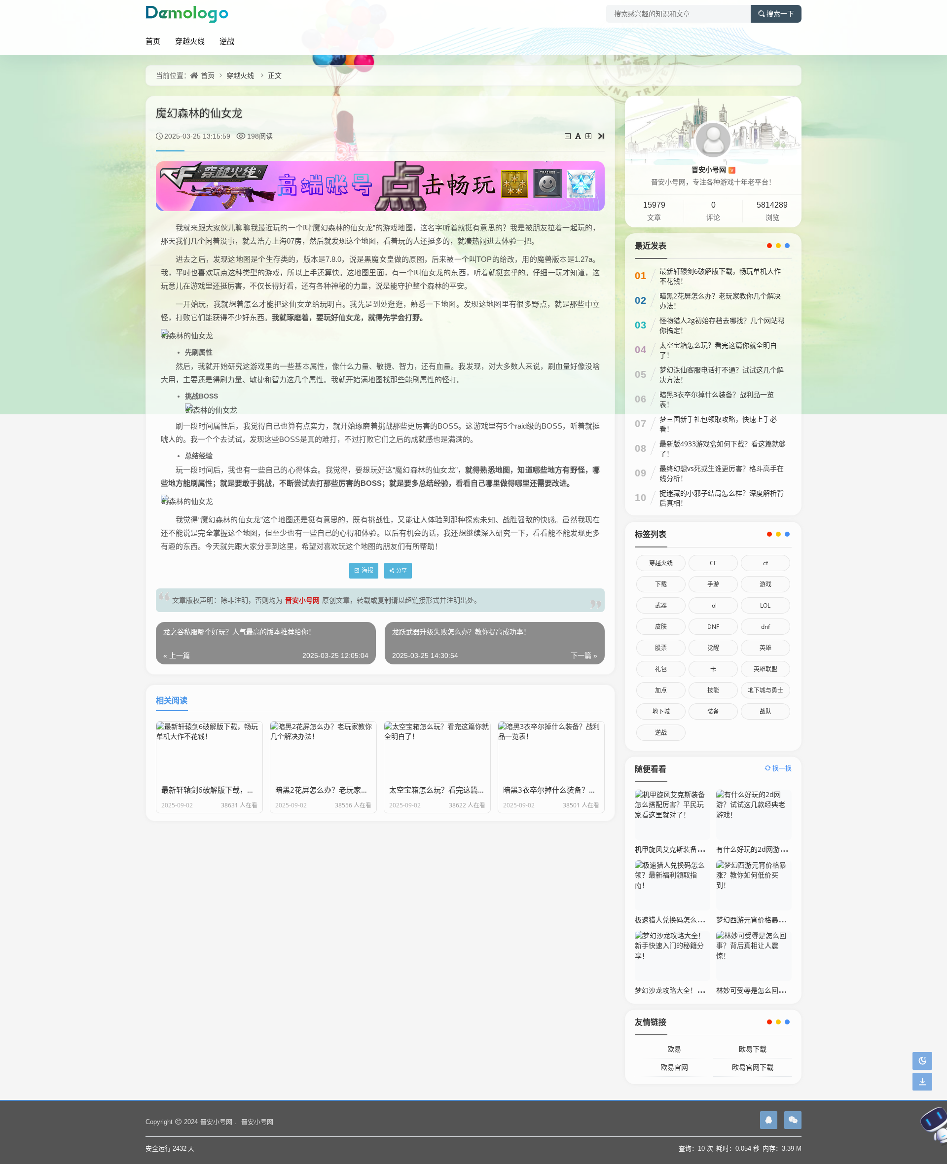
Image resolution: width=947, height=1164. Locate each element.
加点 (661, 690)
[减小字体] (568, 136)
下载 (661, 584)
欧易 (674, 1049)
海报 (367, 570)
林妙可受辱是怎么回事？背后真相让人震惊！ (785, 990)
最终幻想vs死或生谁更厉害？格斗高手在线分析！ (721, 473)
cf (765, 563)
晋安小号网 (302, 600)
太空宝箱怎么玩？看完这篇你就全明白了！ (718, 350)
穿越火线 (190, 41)
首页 (153, 41)
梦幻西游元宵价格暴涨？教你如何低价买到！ (785, 919)
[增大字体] (589, 136)
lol (713, 605)
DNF (713, 626)
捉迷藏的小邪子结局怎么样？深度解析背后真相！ (721, 498)
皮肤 (661, 626)
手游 (713, 584)
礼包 (661, 669)
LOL (765, 605)
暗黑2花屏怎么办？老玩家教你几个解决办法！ (720, 300)
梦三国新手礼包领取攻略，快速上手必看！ (718, 424)
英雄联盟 (765, 669)
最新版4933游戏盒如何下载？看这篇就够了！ (722, 448)
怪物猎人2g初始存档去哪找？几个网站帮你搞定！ (722, 325)
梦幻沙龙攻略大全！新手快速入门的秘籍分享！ (707, 990)
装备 (713, 711)
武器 (661, 605)
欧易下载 (752, 1049)
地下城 (661, 711)
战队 (765, 711)
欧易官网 (674, 1067)
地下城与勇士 (765, 690)
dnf (765, 626)
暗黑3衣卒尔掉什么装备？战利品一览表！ (716, 399)
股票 (661, 648)
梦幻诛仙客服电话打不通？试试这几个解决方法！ (721, 374)
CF (713, 563)
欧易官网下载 (752, 1067)
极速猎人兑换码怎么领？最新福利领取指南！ (704, 919)
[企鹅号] (768, 1120)
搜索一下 (780, 14)
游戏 (765, 584)
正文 (275, 75)
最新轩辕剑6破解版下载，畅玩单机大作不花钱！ (720, 276)
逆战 (226, 41)
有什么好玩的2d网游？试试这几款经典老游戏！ (789, 849)
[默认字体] (579, 136)
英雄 (765, 648)
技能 (713, 690)
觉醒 (713, 648)
